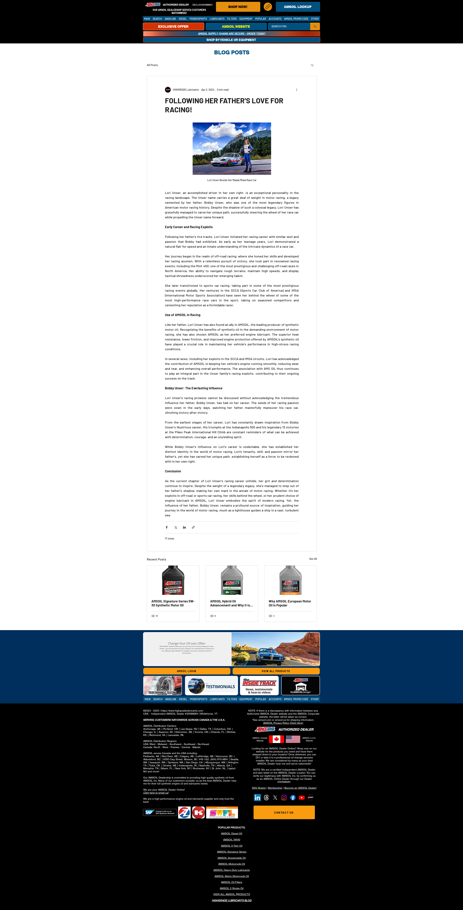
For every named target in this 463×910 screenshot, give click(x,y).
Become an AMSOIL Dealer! (300, 787)
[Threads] (266, 797)
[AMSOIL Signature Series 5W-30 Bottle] (173, 580)
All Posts (152, 65)
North (157, 747)
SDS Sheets (259, 787)
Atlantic (196, 747)
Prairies (175, 747)
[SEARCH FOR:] (315, 26)
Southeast (189, 744)
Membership (275, 787)
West (152, 744)
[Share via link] (193, 527)
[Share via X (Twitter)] (175, 527)
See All (313, 558)
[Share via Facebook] (166, 527)
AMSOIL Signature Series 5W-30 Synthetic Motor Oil (172, 603)
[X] (275, 797)
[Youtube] (301, 797)
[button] (157, 18)
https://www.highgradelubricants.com (182, 710)
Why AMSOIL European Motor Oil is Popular (290, 603)
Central (186, 747)
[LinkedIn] (257, 797)
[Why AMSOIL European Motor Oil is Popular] (290, 580)
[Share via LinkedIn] (184, 527)
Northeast (203, 744)
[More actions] (296, 90)
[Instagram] (284, 797)
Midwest (162, 744)
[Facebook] (292, 797)
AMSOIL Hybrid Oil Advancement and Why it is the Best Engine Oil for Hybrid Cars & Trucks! (231, 603)
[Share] (268, 7)
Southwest (175, 744)
